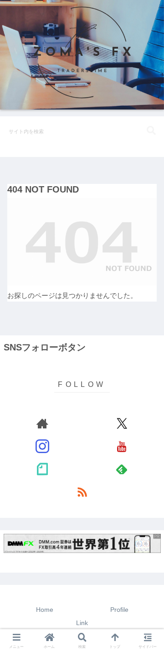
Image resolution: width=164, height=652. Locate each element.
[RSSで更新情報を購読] (82, 492)
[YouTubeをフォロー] (122, 446)
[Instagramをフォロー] (43, 446)
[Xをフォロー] (122, 423)
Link (82, 622)
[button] (151, 130)
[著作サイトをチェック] (43, 423)
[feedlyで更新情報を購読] (122, 469)
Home (44, 609)
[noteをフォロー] (43, 469)
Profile (119, 609)
